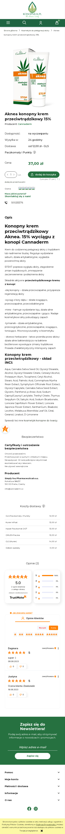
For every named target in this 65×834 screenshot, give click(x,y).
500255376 (17, 202)
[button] (8, 22)
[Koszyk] (57, 22)
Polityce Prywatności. (46, 824)
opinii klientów (18, 588)
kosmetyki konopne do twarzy (40, 420)
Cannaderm (25, 124)
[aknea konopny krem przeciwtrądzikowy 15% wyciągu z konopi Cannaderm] (32, 77)
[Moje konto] (40, 22)
